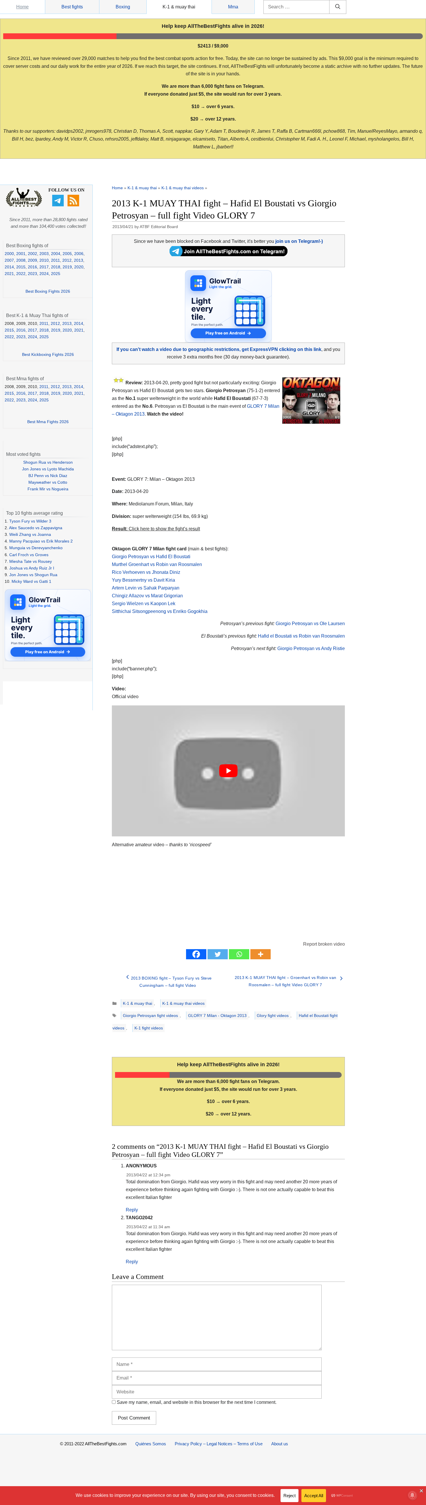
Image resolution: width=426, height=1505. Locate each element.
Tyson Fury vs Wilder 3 (30, 521)
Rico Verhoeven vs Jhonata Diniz (146, 572)
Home (22, 6)
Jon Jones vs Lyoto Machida (48, 469)
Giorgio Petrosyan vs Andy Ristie (311, 648)
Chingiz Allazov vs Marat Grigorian (147, 595)
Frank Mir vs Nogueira (48, 489)
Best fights (72, 6)
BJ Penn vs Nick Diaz (47, 475)
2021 (9, 273)
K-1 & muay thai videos (182, 187)
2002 (32, 253)
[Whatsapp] (239, 954)
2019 (67, 267)
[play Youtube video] (228, 770)
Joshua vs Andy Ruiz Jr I (31, 568)
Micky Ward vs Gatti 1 (31, 581)
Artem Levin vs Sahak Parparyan (145, 587)
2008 (21, 260)
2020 (78, 267)
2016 (32, 267)
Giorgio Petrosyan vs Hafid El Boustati (151, 556)
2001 (21, 253)
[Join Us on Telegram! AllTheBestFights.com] (228, 254)
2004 (55, 253)
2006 (78, 253)
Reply (132, 1209)
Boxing (123, 6)
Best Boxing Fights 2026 (48, 291)
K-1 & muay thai (179, 6)
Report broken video (324, 944)
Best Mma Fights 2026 (48, 421)
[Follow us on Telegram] (58, 205)
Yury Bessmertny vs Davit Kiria (143, 580)
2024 (44, 273)
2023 (32, 273)
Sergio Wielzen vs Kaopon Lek (143, 603)
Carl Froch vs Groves (28, 554)
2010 (44, 260)
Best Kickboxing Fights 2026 (48, 354)
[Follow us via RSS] (74, 205)
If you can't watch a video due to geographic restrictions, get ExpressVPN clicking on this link (218, 349)
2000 (9, 253)
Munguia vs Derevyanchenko (36, 547)
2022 (21, 273)
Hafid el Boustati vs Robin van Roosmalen (301, 636)
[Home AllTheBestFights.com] (24, 205)
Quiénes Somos (150, 1443)
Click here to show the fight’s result (156, 528)
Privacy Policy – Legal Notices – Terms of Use (219, 1443)
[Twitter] (217, 954)
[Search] (337, 7)
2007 (9, 260)
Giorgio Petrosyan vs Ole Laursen (310, 623)
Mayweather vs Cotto (47, 482)
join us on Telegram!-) (299, 241)
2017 (44, 267)
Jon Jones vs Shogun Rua (33, 574)
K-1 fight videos (148, 1028)
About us (279, 1443)
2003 (44, 253)
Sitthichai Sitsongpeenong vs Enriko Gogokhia (159, 611)
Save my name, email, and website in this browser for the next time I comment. (196, 1402)
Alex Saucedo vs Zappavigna (35, 527)
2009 (32, 260)
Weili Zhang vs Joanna (30, 534)
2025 (55, 273)
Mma (233, 6)
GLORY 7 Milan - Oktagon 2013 (217, 1015)
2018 (55, 267)
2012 (67, 260)
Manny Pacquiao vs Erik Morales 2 (41, 541)
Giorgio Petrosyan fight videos (150, 1015)
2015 (21, 267)
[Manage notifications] (412, 1495)
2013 (78, 260)
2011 (55, 260)
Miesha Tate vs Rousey (30, 561)
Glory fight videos (273, 1015)
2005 (67, 253)
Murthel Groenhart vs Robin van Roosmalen (157, 564)
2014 (9, 267)
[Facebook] (196, 954)
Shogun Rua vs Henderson (48, 462)
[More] (260, 954)
